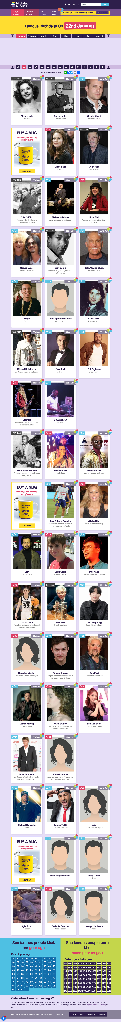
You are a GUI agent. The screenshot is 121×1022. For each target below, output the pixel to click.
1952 (70, 971)
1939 (104, 963)
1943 (75, 967)
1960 (109, 971)
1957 (94, 971)
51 (16, 686)
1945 (85, 967)
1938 (99, 963)
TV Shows (73, 1014)
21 (18, 66)
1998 (99, 987)
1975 (85, 979)
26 (48, 66)
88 (22, 985)
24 (36, 66)
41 (15, 382)
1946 (89, 967)
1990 (109, 983)
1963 (75, 975)
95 (54, 985)
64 (50, 332)
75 (54, 977)
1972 (70, 979)
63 (45, 974)
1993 (75, 987)
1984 (80, 983)
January (21, 36)
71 (83, 231)
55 (50, 686)
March (43, 36)
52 (40, 970)
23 (30, 66)
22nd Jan (36, 79)
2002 (70, 990)
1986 (89, 983)
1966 (89, 975)
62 (40, 974)
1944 (80, 967)
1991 (65, 987)
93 (45, 985)
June (77, 36)
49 (27, 970)
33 (50, 433)
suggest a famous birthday (96, 1005)
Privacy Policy (48, 1014)
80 (31, 981)
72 (40, 977)
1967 (94, 975)
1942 (70, 967)
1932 (70, 963)
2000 (109, 987)
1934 (80, 963)
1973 (75, 979)
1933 (75, 963)
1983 (75, 983)
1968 (99, 975)
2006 (89, 990)
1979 (104, 979)
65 (54, 974)
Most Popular (43, 13)
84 (49, 981)
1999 (104, 987)
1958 (99, 971)
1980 (109, 979)
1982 (70, 983)
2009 (104, 990)
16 (13, 958)
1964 (80, 975)
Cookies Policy (60, 1014)
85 (54, 981)
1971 (65, 979)
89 (27, 985)
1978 (99, 979)
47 (18, 970)
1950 (109, 967)
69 (27, 977)
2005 (84, 990)
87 (18, 985)
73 (45, 977)
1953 (75, 971)
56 (13, 974)
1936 (89, 963)
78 (22, 981)
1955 (85, 971)
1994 (80, 987)
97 (18, 989)
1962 (70, 975)
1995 (85, 987)
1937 (94, 963)
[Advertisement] (60, 51)
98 (22, 989)
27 (54, 66)
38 (22, 966)
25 (42, 66)
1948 (99, 967)
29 (66, 66)
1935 (85, 963)
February (32, 36)
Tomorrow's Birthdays (29, 13)
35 (54, 962)
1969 (104, 975)
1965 (85, 975)
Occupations (91, 1014)
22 (24, 66)
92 (40, 985)
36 (16, 281)
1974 (80, 979)
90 (31, 985)
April (55, 36)
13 (49, 838)
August (99, 36)
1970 (109, 975)
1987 (94, 983)
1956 (89, 971)
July (88, 36)
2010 (109, 990)
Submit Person (53, 13)
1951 (65, 971)
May (66, 36)
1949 (104, 967)
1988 (99, 983)
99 (27, 989)
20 (31, 958)
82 (40, 981)
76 (13, 981)
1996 (89, 987)
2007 (94, 990)
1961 (65, 975)
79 (27, 981)
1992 (70, 987)
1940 (109, 963)
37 (18, 966)
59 (27, 974)
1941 (65, 967)
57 (83, 484)
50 (31, 970)
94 (49, 985)
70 (31, 977)
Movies (82, 1014)
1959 (104, 971)
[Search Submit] (105, 4)
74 (49, 977)
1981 (65, 983)
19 (49, 484)
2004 (80, 990)
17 (18, 958)
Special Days (101, 1014)
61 (49, 129)
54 (83, 79)
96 (13, 989)
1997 (94, 987)
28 (60, 66)
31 (78, 66)
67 (83, 180)
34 (49, 962)
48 (22, 970)
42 (40, 966)
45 (83, 332)
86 (13, 985)
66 (13, 977)
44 (49, 966)
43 (45, 966)
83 (45, 981)
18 (22, 958)
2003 (75, 990)
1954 (80, 971)
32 (16, 534)
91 (36, 985)
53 (45, 970)
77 (83, 281)
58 (83, 636)
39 (27, 966)
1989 (104, 983)
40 (31, 966)
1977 (94, 979)
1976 (89, 979)
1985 (85, 983)
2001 (65, 990)
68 (22, 977)
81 (49, 180)
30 (72, 66)
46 (50, 281)
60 (31, 974)
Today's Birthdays (16, 13)
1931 (65, 963)
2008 (99, 990)
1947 (94, 967)
